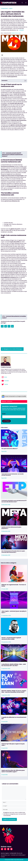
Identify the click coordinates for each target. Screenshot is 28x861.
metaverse (9, 401)
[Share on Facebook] (2, 326)
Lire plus (21, 30)
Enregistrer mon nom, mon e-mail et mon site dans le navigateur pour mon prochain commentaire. (14, 814)
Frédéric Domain (14, 33)
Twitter (6, 384)
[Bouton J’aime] (2, 55)
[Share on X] (5, 326)
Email (4, 413)
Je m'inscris (6, 421)
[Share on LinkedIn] (12, 326)
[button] (22, 2)
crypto (10, 8)
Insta (5, 377)
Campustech (4, 8)
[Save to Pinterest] (9, 326)
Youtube (6, 380)
